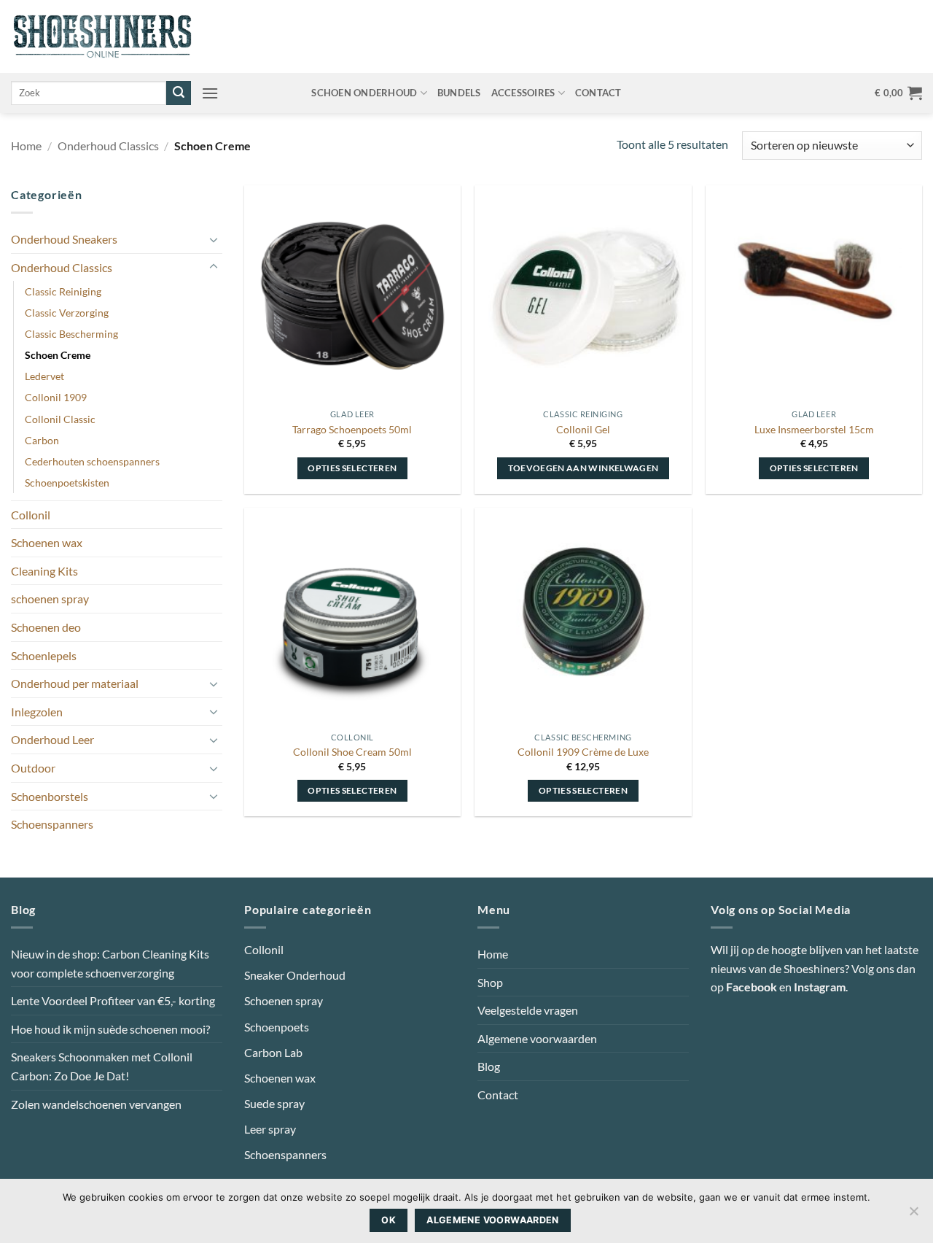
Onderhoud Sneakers (64, 239)
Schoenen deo (46, 627)
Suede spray (274, 1103)
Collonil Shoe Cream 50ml (352, 752)
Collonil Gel (583, 429)
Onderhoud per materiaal (74, 683)
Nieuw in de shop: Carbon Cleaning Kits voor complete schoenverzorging (110, 963)
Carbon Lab (273, 1052)
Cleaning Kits (44, 571)
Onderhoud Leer (52, 739)
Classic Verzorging (67, 312)
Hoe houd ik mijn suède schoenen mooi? (110, 1029)
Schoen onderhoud (364, 92)
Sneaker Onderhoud (295, 975)
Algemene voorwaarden (537, 1038)
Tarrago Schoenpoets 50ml (352, 429)
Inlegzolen (37, 712)
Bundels (459, 92)
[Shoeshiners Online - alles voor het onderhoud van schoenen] (102, 36)
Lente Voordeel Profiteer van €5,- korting (113, 1000)
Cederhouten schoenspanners (92, 461)
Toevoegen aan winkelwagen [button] (583, 468)
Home (26, 145)
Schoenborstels (49, 796)
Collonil (30, 515)
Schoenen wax (46, 542)
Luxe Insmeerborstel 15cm (814, 429)
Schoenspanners (52, 824)
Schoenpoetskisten (67, 482)
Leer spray (270, 1129)
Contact (598, 92)
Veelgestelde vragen (527, 1010)
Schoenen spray (283, 1000)
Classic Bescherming (71, 334)
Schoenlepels (44, 655)
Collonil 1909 (56, 397)
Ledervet (44, 376)
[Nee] (913, 1215)
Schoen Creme (57, 355)
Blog (488, 1066)
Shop (490, 982)
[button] (210, 93)
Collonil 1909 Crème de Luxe (583, 752)
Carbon (42, 440)
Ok (388, 1220)
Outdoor (33, 768)
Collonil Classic (60, 419)
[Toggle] (213, 239)
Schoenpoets (276, 1027)
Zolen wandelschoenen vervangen (96, 1104)
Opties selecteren (352, 468)
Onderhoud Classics (108, 145)
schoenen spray (50, 598)
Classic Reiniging (63, 291)
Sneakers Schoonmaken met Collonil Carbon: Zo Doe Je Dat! (101, 1066)
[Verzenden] (178, 93)
